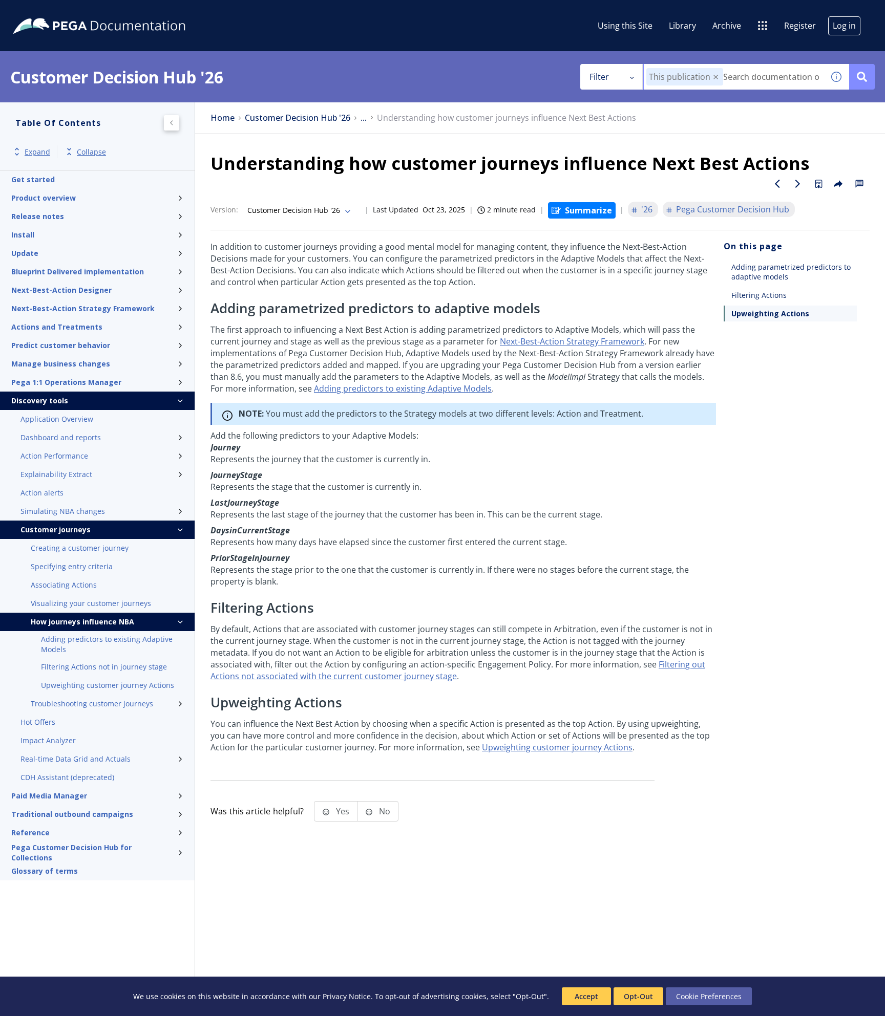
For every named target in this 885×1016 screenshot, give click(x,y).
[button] (716, 77)
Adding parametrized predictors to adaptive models (791, 272)
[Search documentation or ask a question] (862, 77)
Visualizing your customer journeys (91, 603)
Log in (844, 25)
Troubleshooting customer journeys (92, 703)
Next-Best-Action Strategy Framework (83, 308)
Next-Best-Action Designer (61, 290)
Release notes (37, 216)
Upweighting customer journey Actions (107, 685)
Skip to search (124, 11)
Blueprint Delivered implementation (77, 271)
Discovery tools (39, 400)
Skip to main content (46, 11)
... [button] (364, 118)
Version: (224, 209)
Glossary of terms (44, 871)
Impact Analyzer (48, 740)
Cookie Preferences (709, 996)
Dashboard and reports (60, 437)
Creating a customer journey (80, 548)
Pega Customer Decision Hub (732, 209)
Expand (37, 152)
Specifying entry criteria (72, 566)
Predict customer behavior (60, 345)
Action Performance (54, 456)
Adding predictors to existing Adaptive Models (107, 644)
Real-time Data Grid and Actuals (75, 759)
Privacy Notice (347, 996)
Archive (726, 25)
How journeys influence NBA (82, 621)
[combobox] (734, 77)
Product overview (43, 198)
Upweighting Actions (770, 313)
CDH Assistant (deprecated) (67, 777)
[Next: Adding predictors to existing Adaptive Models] (798, 184)
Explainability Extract (56, 474)
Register (800, 25)
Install (22, 235)
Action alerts (42, 493)
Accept (586, 996)
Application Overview (56, 419)
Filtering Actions (759, 295)
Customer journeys (55, 529)
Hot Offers (37, 722)
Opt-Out (638, 996)
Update (24, 253)
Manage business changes (60, 364)
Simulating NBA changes (62, 511)
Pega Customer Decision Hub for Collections (71, 853)
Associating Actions (64, 585)
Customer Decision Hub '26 (297, 118)
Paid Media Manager (49, 796)
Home (222, 118)
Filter (599, 76)
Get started (33, 179)
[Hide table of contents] (171, 123)
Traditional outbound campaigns (72, 814)
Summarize (588, 210)
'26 (646, 209)
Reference (30, 832)
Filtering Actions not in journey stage (104, 667)
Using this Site (625, 25)
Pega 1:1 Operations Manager (66, 382)
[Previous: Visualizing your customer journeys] (777, 184)
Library (682, 25)
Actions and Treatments (56, 327)
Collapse (91, 152)
